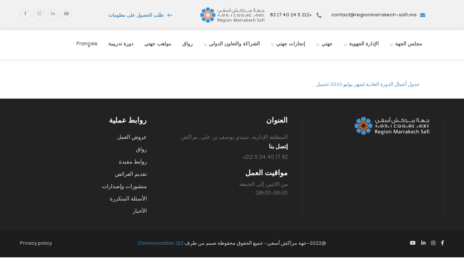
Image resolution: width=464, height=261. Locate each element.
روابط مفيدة (133, 162)
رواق (187, 44)
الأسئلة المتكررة (128, 199)
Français (87, 44)
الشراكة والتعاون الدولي (234, 44)
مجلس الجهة (408, 44)
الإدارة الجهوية (364, 44)
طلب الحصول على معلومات (135, 16)
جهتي (327, 44)
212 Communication (160, 243)
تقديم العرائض (131, 175)
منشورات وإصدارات (124, 187)
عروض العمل (132, 138)
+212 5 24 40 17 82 (291, 15)
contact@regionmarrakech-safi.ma (374, 15)
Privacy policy (36, 243)
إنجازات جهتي (290, 44)
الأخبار (140, 212)
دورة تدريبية (120, 44)
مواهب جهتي (157, 44)
